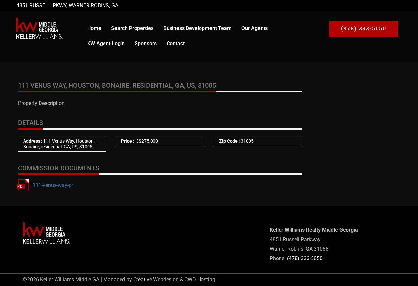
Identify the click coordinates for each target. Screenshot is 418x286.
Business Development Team (197, 28)
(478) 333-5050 (305, 258)
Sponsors (146, 43)
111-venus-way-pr (53, 185)
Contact (176, 43)
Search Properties (132, 28)
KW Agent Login (106, 43)
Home (94, 28)
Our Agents (254, 28)
